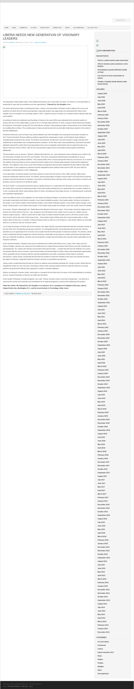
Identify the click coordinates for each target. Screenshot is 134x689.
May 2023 (101, 232)
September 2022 (104, 260)
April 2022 (101, 278)
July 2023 (101, 225)
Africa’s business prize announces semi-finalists (113, 65)
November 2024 (104, 168)
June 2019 (101, 398)
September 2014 (104, 600)
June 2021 (101, 313)
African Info (44, 27)
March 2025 (102, 154)
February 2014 (103, 625)
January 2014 (103, 629)
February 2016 (103, 540)
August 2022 (102, 264)
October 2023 (103, 214)
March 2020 (102, 366)
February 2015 (103, 582)
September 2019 (104, 388)
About (67, 27)
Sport (100, 670)
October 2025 (103, 129)
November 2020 (104, 338)
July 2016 (101, 522)
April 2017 (101, 490)
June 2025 (101, 143)
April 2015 (101, 575)
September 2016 (104, 515)
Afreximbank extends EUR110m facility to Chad (112, 71)
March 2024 (102, 196)
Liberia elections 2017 (106, 652)
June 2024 (101, 186)
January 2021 (103, 331)
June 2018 (101, 441)
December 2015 (104, 547)
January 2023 (103, 246)
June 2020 (101, 356)
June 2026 (101, 101)
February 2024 (103, 200)
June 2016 (101, 526)
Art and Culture (103, 642)
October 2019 (103, 384)
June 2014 (101, 611)
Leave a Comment (40, 42)
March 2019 (102, 409)
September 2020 (104, 345)
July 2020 (101, 352)
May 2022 (101, 274)
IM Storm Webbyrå (14, 686)
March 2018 (102, 451)
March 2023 (102, 239)
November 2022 (104, 253)
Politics (26, 293)
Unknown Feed (108, 51)
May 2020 (101, 359)
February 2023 (103, 242)
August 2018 (102, 434)
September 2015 (104, 558)
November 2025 (104, 125)
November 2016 (104, 508)
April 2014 (101, 618)
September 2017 (104, 473)
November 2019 (104, 381)
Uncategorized (103, 674)
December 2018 (104, 419)
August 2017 (102, 476)
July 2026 (101, 97)
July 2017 (101, 480)
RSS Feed (24, 686)
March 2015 (102, 579)
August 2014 (102, 604)
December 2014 (104, 590)
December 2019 (104, 377)
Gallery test (92, 27)
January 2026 (103, 118)
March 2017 (102, 494)
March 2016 (102, 536)
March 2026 (102, 111)
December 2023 (104, 207)
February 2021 (103, 327)
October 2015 (103, 554)
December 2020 (104, 334)
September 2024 (104, 175)
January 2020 (103, 373)
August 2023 (102, 221)
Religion (101, 666)
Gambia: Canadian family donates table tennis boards (112, 83)
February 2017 (103, 497)
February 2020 (103, 370)
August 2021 (102, 306)
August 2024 (102, 179)
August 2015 (102, 561)
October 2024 (103, 171)
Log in (31, 686)
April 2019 (101, 405)
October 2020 (103, 342)
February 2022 (103, 285)
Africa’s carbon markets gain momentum (113, 60)
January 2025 (103, 161)
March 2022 (102, 281)
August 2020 (102, 349)
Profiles (100, 663)
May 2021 (101, 317)
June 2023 (101, 228)
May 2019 (101, 402)
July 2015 (101, 565)
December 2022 (104, 249)
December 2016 (104, 505)
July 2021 (101, 310)
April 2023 (101, 235)
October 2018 (103, 427)
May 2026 (101, 104)
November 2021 (104, 295)
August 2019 (102, 391)
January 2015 (103, 586)
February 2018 (103, 455)
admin (11, 42)
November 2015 (104, 551)
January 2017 (103, 501)
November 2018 (104, 423)
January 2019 (103, 416)
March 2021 (102, 324)
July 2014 (101, 607)
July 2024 (101, 182)
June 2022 (101, 271)
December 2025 (104, 122)
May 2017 (101, 487)
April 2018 (101, 448)
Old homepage (78, 27)
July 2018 (101, 437)
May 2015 (101, 572)
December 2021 (104, 292)
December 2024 (104, 164)
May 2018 (101, 444)
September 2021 (104, 303)
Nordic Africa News (67, 14)
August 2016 (102, 519)
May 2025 (101, 147)
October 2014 (103, 597)
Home (7, 27)
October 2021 (103, 299)
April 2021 (101, 320)
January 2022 (103, 288)
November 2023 (104, 210)
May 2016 (101, 529)
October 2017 (103, 469)
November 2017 (104, 466)
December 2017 (104, 462)
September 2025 (104, 132)
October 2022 (103, 256)
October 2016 (103, 512)
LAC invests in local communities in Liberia (111, 77)
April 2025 (101, 150)
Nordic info (57, 27)
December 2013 (104, 632)
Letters (34, 27)
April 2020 (101, 363)
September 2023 (104, 218)
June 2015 (101, 568)
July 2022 (101, 267)
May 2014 (101, 614)
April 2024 (101, 193)
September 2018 (104, 430)
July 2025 (101, 140)
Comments (23, 27)
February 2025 (103, 157)
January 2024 (103, 203)
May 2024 (101, 189)
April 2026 (101, 108)
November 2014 (104, 593)
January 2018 (103, 458)
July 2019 (101, 395)
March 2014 (102, 621)
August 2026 (102, 93)
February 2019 (103, 412)
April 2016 (101, 533)
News (14, 27)
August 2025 (102, 136)
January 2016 (103, 544)
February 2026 (103, 115)
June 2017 (101, 483)
